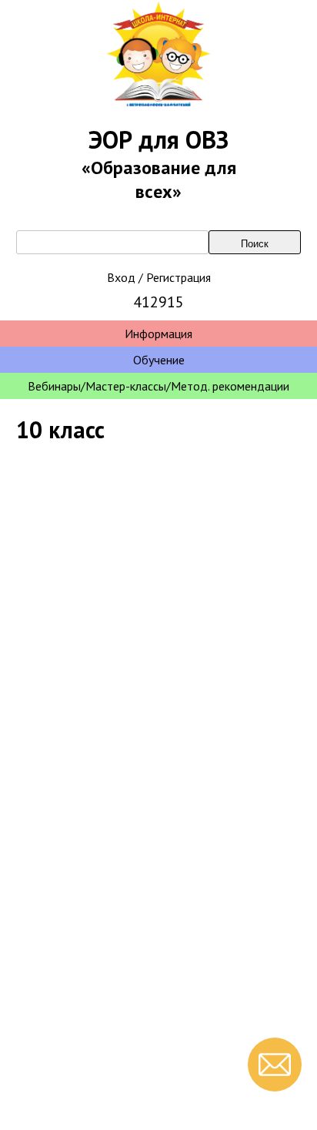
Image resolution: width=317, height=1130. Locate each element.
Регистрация (178, 277)
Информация (158, 333)
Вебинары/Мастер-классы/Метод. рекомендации (158, 386)
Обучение (159, 359)
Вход (121, 277)
